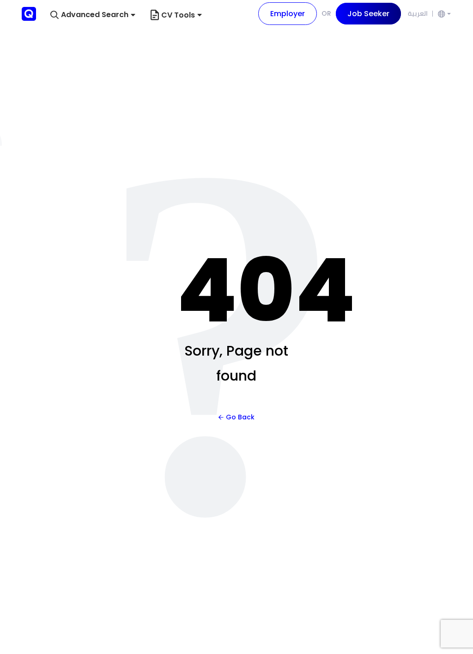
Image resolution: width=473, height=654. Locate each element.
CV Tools (178, 15)
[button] (93, 15)
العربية (418, 13)
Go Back (240, 417)
